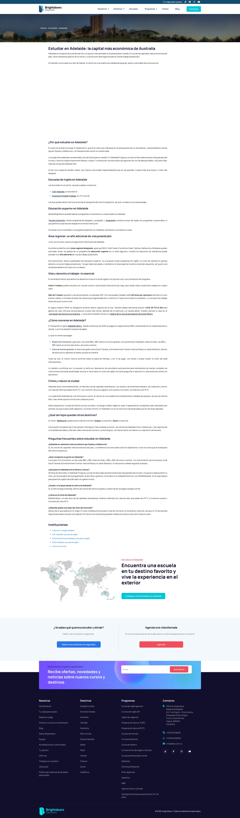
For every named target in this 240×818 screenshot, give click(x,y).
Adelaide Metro (75, 326)
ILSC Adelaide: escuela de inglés (65, 534)
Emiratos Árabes (87, 711)
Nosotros (102, 8)
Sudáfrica (84, 772)
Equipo (42, 739)
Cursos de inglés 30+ (131, 711)
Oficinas (43, 755)
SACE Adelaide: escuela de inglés (65, 542)
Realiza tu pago (46, 717)
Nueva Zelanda (87, 739)
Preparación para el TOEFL (134, 722)
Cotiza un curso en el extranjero (53, 722)
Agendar (161, 644)
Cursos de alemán (130, 739)
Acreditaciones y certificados (52, 744)
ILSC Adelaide (58, 191)
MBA (124, 783)
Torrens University (57, 220)
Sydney (97, 420)
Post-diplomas (128, 772)
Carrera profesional (130, 766)
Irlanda (83, 755)
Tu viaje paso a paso (172, 1)
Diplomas (126, 761)
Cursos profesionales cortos (134, 755)
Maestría (126, 777)
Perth (115, 420)
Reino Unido (85, 733)
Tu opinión (44, 750)
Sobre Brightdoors (47, 733)
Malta (82, 744)
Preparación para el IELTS (133, 728)
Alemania (84, 728)
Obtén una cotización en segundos (79, 644)
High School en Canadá (132, 788)
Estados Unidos (87, 706)
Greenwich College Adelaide (63, 530)
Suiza (82, 766)
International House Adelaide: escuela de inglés (71, 538)
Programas (150, 8)
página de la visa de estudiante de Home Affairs (131, 314)
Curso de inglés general (132, 706)
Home (43, 28)
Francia (83, 761)
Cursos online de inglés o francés (137, 750)
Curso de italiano (129, 744)
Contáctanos (45, 706)
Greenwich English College (64, 196)
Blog (177, 8)
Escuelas (133, 8)
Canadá (83, 722)
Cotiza (165, 8)
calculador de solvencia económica (64, 314)
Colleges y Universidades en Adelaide (143, 596)
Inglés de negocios (130, 717)
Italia (82, 750)
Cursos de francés (130, 733)
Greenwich (111, 220)
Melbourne (61, 420)
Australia (52, 28)
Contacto (193, 9)
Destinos (118, 8)
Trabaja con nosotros (48, 761)
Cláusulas (43, 766)
